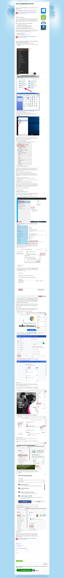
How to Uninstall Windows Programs (25, 4)
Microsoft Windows (19, 546)
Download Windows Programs (20, 545)
